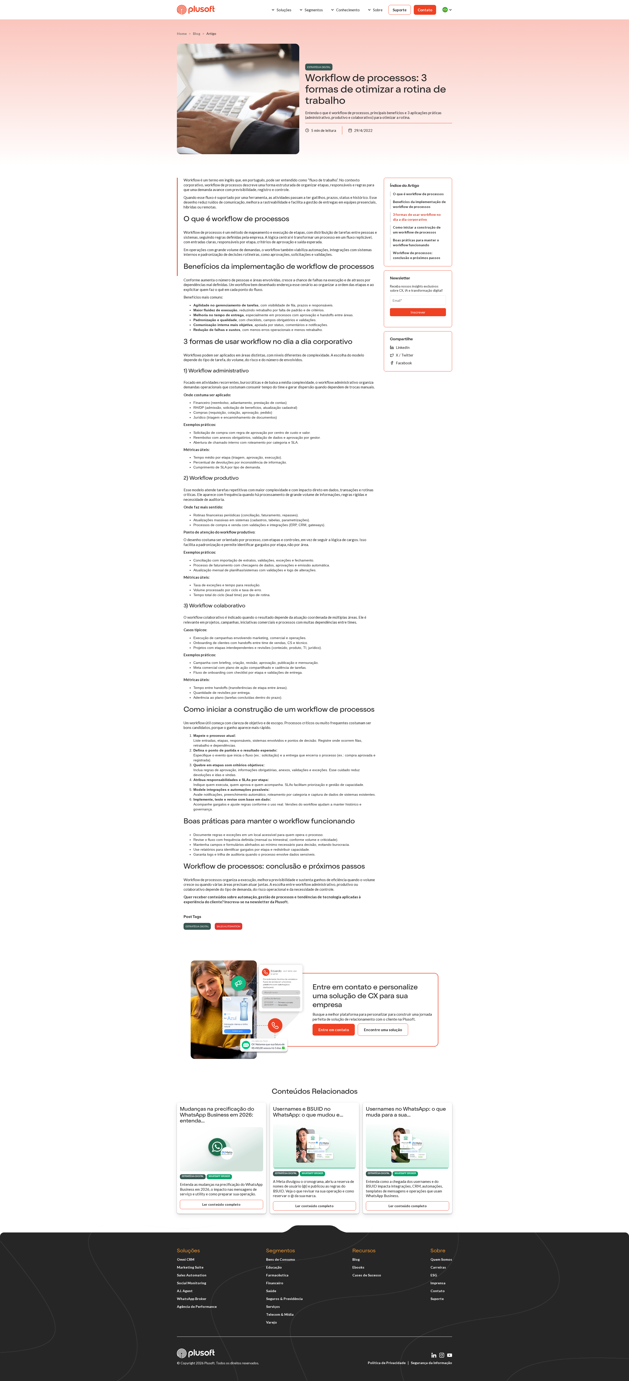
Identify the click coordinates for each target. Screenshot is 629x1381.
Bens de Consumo (280, 1259)
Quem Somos (441, 1259)
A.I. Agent (185, 1291)
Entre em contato (333, 1029)
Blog (356, 1259)
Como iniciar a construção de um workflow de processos (417, 229)
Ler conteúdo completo (221, 1204)
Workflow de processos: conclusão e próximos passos (416, 255)
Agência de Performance (197, 1306)
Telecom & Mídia (280, 1314)
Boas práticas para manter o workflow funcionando (416, 242)
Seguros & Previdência (284, 1299)
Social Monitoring (191, 1283)
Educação (274, 1267)
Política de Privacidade (387, 1363)
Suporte (400, 10)
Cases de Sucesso (366, 1275)
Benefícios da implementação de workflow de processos (419, 204)
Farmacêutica (277, 1275)
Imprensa (437, 1283)
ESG (433, 1275)
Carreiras (438, 1267)
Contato (425, 10)
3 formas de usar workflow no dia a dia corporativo (417, 216)
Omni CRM (185, 1259)
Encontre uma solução (383, 1029)
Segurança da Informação (431, 1363)
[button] (281, 9)
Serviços (273, 1306)
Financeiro (274, 1283)
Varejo (271, 1322)
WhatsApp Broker (191, 1299)
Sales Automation (191, 1275)
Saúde (271, 1291)
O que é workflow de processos (418, 194)
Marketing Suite (190, 1267)
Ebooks (358, 1267)
